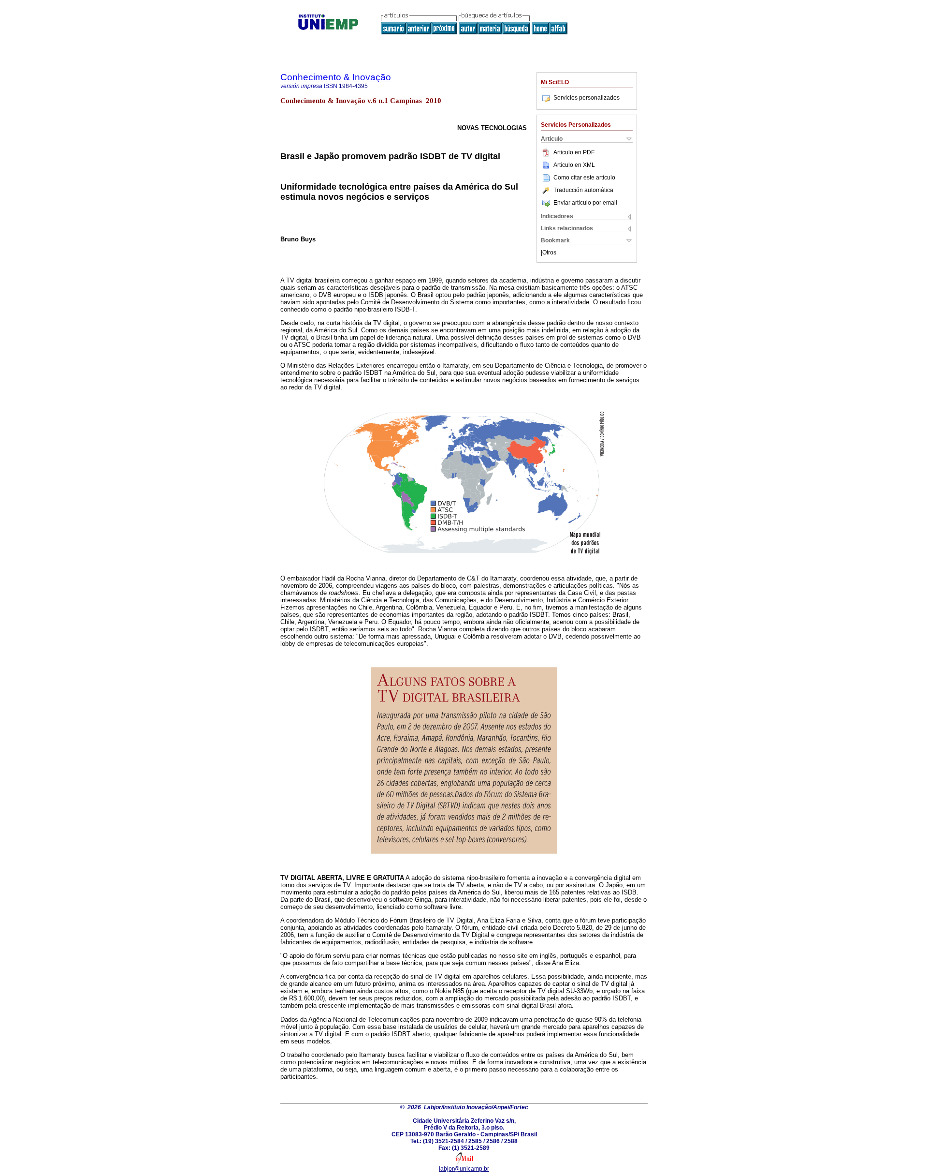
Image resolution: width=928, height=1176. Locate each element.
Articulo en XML (574, 165)
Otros (549, 252)
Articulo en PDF (573, 152)
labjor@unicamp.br (464, 1168)
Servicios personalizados (586, 97)
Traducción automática (583, 190)
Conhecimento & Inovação (335, 77)
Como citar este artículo (584, 177)
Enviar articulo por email (585, 202)
